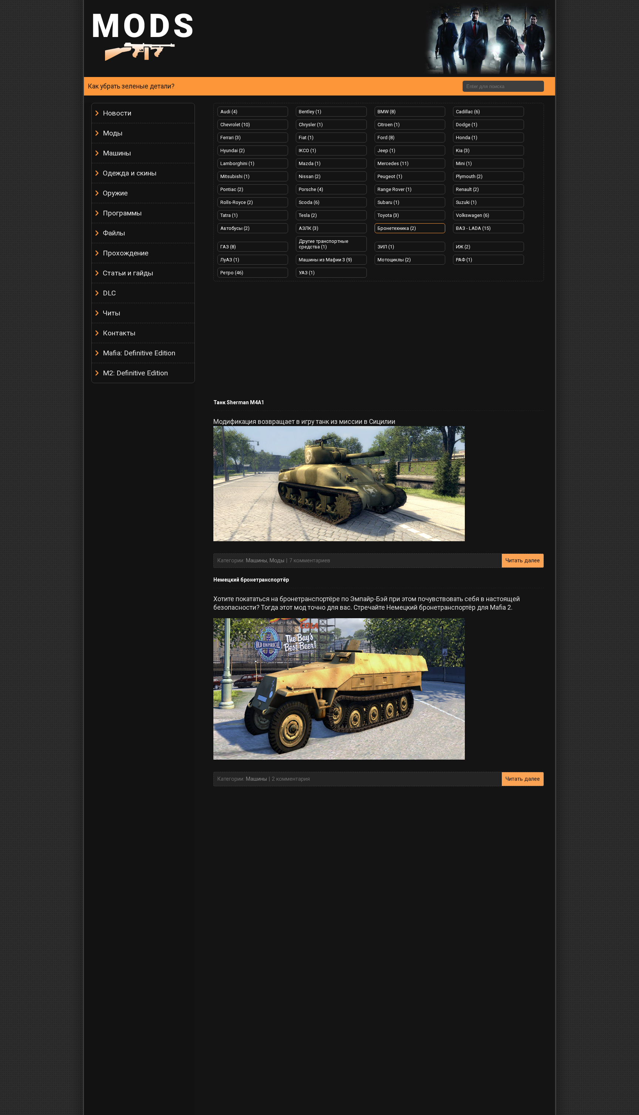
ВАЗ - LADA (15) (473, 228)
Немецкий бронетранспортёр (251, 580)
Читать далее (523, 561)
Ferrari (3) (230, 137)
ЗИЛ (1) (386, 247)
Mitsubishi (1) (235, 176)
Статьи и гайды (128, 273)
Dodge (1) (466, 124)
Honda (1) (466, 137)
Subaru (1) (388, 202)
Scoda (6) (309, 202)
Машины (117, 153)
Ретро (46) (231, 272)
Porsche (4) (311, 189)
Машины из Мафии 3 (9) (325, 259)
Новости (117, 113)
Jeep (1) (386, 150)
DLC (109, 293)
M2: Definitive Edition (135, 373)
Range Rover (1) (395, 189)
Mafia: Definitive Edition (139, 353)
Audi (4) (228, 111)
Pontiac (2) (231, 189)
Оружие (115, 193)
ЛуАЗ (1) (229, 259)
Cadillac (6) (468, 111)
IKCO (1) (307, 150)
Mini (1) (464, 163)
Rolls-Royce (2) (236, 202)
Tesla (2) (308, 215)
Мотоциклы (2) (394, 259)
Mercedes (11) (393, 163)
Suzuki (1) (466, 202)
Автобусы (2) (235, 228)
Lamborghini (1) (237, 163)
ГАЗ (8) (228, 247)
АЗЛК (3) (308, 228)
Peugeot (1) (390, 176)
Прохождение (125, 253)
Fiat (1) (306, 137)
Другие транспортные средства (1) (323, 244)
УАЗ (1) (307, 272)
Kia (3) (463, 150)
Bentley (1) (310, 111)
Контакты (119, 333)
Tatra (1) (229, 215)
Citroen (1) (389, 124)
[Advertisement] (143, 498)
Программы (122, 213)
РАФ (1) (464, 259)
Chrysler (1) (311, 124)
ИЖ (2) (463, 247)
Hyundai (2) (232, 150)
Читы (111, 313)
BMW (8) (387, 111)
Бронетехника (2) (397, 228)
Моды (112, 133)
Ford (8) (386, 137)
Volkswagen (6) (472, 215)
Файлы (114, 233)
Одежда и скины (129, 173)
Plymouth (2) (469, 176)
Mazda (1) (310, 163)
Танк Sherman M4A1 (238, 402)
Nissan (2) (310, 176)
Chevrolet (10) (235, 124)
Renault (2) (467, 189)
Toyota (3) (388, 215)
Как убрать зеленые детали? (131, 86)
